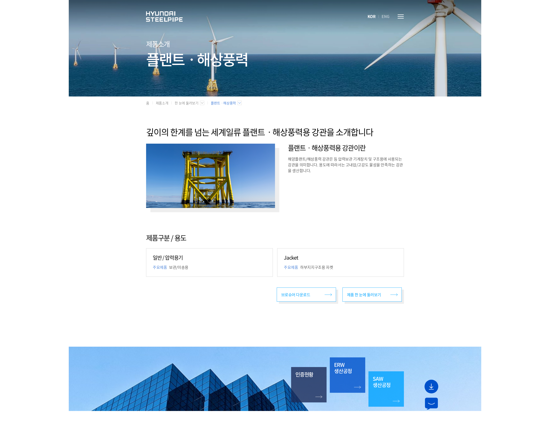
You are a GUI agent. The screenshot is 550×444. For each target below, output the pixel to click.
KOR (372, 16)
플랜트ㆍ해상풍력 (223, 103)
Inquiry (431, 404)
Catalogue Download (431, 386)
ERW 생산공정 (343, 368)
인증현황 (304, 374)
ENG (386, 16)
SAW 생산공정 (382, 382)
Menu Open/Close (400, 16)
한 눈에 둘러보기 (186, 103)
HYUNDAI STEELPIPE (164, 16)
